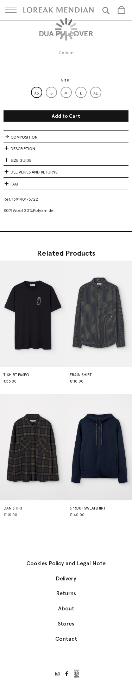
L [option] (81, 93)
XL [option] (95, 93)
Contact (66, 638)
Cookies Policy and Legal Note (66, 563)
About (66, 608)
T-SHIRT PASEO (16, 375)
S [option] (51, 93)
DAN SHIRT (13, 508)
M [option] (66, 93)
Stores (66, 623)
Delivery (66, 578)
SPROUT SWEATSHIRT (87, 508)
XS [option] (36, 93)
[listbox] (66, 92)
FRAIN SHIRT (81, 375)
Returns (66, 593)
